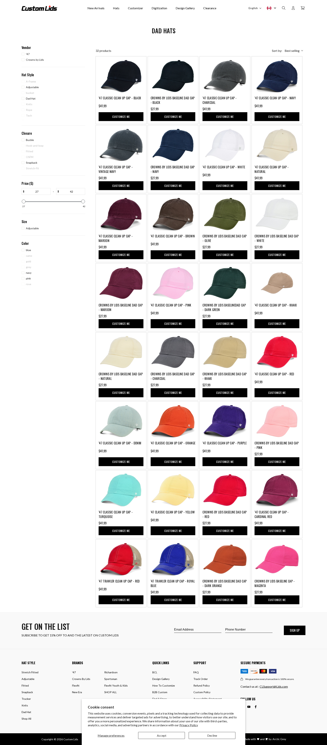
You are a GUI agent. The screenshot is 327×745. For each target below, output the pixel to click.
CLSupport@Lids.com (274, 686)
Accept (161, 735)
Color (25, 243)
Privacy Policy (188, 725)
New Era (77, 692)
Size (24, 221)
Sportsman (110, 678)
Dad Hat (26, 712)
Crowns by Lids (81, 678)
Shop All (26, 718)
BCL (154, 672)
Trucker (26, 698)
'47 (74, 672)
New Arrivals (95, 8)
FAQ (196, 672)
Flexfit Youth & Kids (116, 685)
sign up (295, 630)
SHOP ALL (110, 692)
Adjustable (28, 678)
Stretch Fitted (30, 672)
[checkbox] (52, 54)
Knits (25, 705)
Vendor (26, 47)
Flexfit (75, 685)
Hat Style (28, 74)
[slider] (24, 201)
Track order (200, 678)
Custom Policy (201, 692)
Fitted (25, 685)
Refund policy (201, 685)
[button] (284, 8)
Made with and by (258, 739)
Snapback (27, 692)
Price (27, 183)
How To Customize (163, 685)
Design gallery (161, 678)
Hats (116, 8)
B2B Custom (159, 692)
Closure (27, 133)
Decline (212, 735)
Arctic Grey (279, 739)
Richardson (111, 672)
